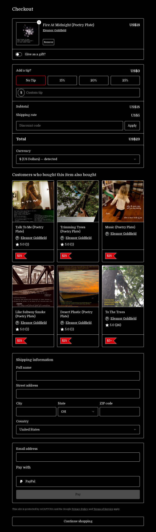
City (19, 403)
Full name (23, 367)
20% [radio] (94, 80)
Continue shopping (78, 521)
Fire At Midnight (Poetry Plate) (68, 25)
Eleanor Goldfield (54, 30)
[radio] (78, 481)
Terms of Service (103, 509)
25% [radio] (125, 80)
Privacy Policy (80, 509)
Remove (48, 42)
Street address (27, 385)
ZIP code (106, 403)
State (61, 403)
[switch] (18, 54)
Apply (132, 125)
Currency (23, 151)
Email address (26, 449)
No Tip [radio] (31, 80)
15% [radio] (62, 80)
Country (22, 421)
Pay (78, 494)
